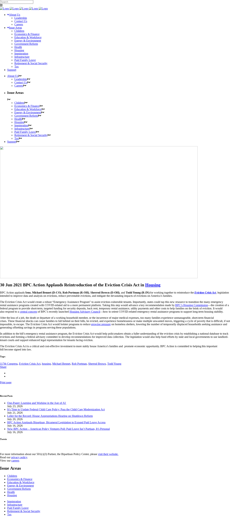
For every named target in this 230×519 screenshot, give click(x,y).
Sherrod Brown (97, 363)
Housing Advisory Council (85, 311)
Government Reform (19, 488)
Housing (152, 285)
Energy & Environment (20, 485)
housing (46, 363)
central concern (28, 311)
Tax (9, 514)
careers (15, 460)
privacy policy (19, 457)
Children (12, 475)
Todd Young (114, 363)
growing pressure (101, 324)
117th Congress (9, 363)
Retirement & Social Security (23, 511)
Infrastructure (14, 504)
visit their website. (108, 454)
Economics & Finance (19, 479)
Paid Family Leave (18, 507)
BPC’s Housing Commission (191, 305)
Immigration (14, 501)
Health (11, 492)
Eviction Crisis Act (29, 363)
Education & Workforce (20, 482)
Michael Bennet (61, 363)
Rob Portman (79, 363)
